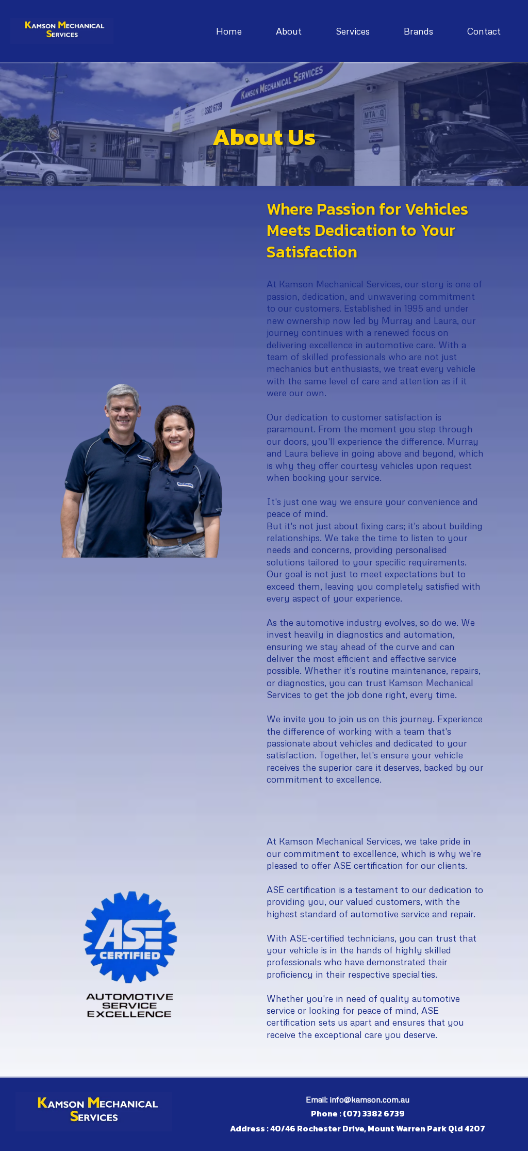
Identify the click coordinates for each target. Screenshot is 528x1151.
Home (229, 31)
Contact (484, 31)
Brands (418, 31)
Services (353, 31)
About (289, 31)
